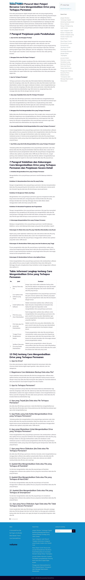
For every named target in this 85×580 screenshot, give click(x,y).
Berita (37, 3)
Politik (64, 3)
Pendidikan (51, 3)
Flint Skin (38, 578)
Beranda (32, 3)
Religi (69, 3)
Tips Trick (44, 3)
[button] (73, 3)
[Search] (73, 531)
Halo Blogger (16, 3)
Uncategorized (14, 519)
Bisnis (57, 3)
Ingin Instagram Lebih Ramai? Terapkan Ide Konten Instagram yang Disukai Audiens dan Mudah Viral (67, 34)
